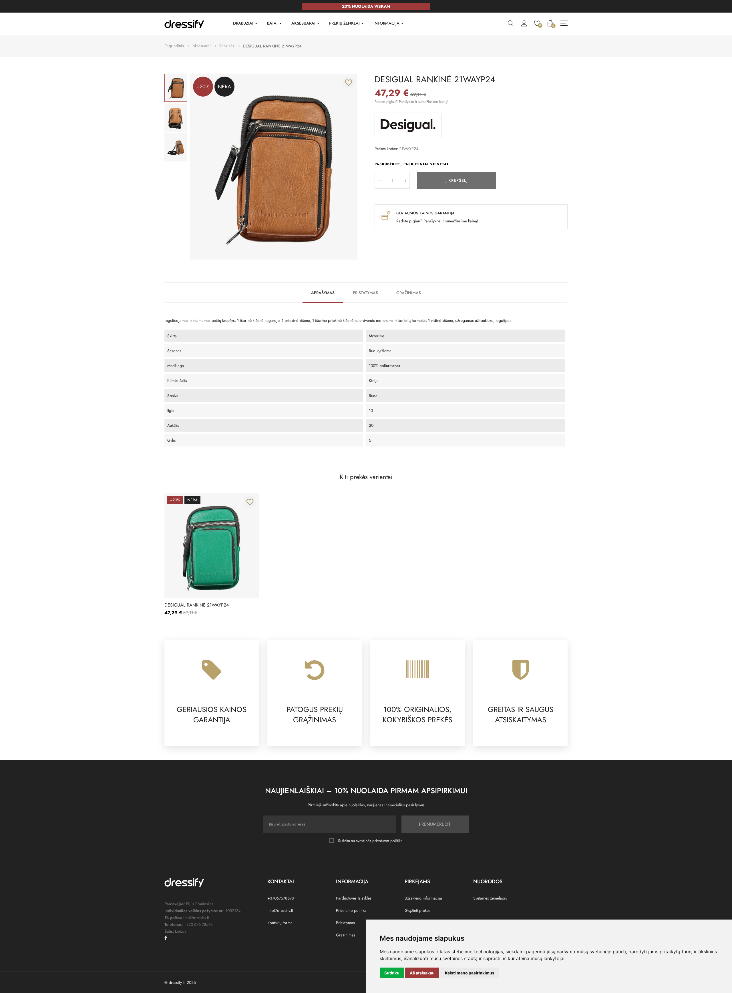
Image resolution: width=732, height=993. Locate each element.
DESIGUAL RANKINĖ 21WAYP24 (196, 605)
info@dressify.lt (280, 910)
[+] (405, 180)
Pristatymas (365, 293)
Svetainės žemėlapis (490, 898)
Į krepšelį (456, 180)
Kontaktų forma (280, 923)
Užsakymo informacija (423, 898)
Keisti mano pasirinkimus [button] (469, 972)
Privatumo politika (351, 910)
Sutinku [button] (391, 972)
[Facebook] (165, 938)
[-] (379, 180)
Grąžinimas (408, 293)
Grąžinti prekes (417, 910)
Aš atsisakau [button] (422, 972)
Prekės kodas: (386, 148)
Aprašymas (323, 293)
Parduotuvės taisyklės (353, 898)
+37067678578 (280, 898)
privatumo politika (387, 841)
